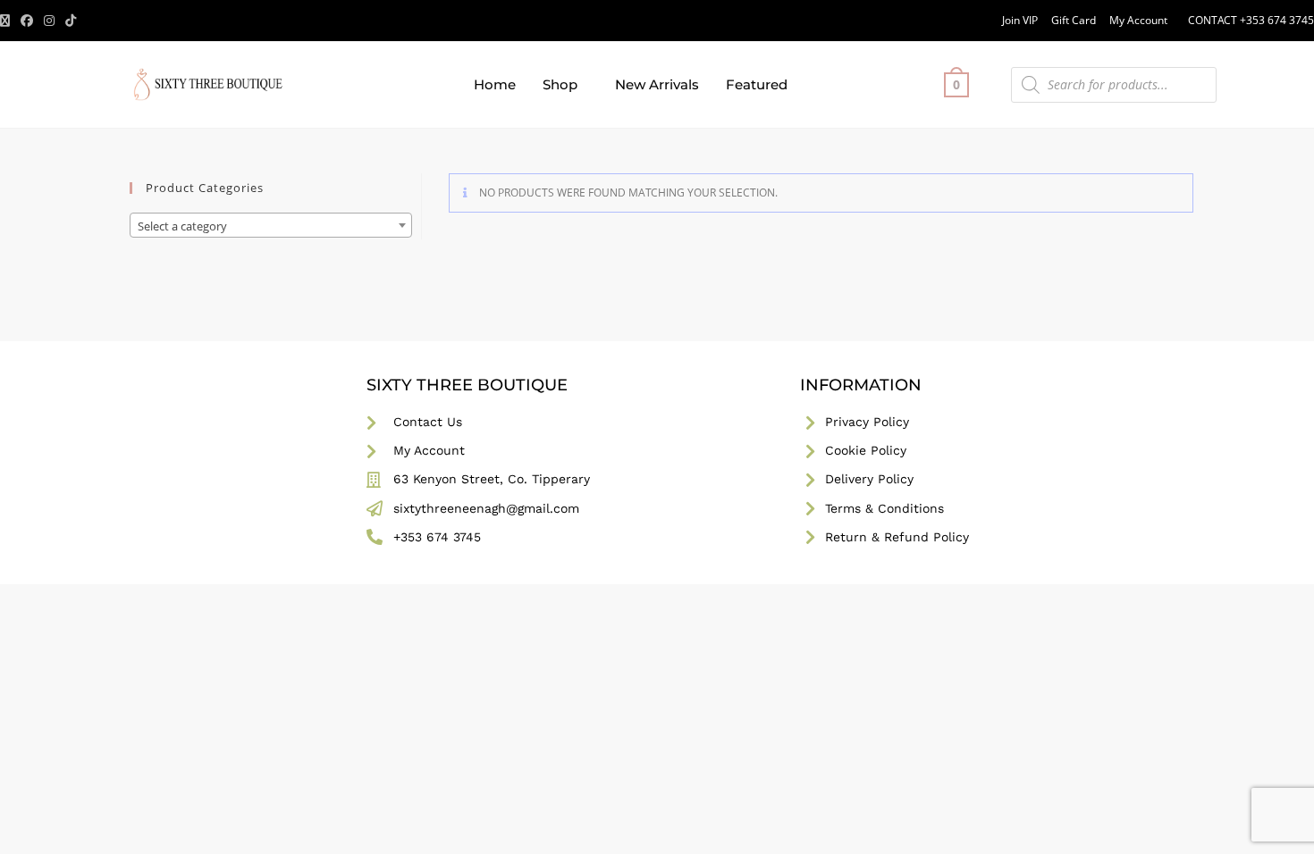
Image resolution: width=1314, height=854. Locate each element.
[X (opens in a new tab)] (7, 20)
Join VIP (1020, 20)
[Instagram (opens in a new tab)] (49, 20)
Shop (560, 84)
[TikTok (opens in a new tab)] (70, 20)
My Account (1138, 20)
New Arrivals (657, 84)
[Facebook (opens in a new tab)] (26, 20)
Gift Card (1073, 20)
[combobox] (271, 225)
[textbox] (271, 226)
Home (495, 84)
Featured (757, 84)
